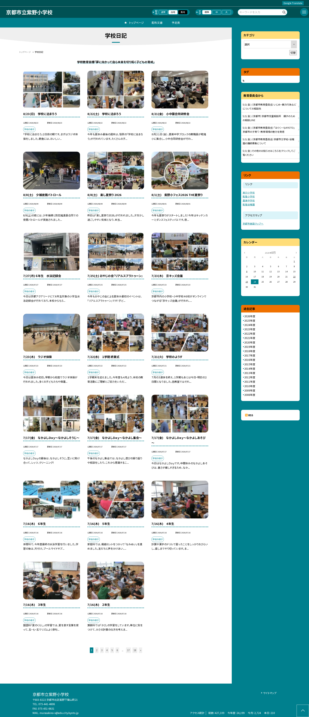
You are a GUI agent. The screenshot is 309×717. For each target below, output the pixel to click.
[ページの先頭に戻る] (303, 711)
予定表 (176, 23)
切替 (293, 52)
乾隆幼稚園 (249, 204)
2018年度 (249, 351)
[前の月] (244, 252)
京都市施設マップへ (253, 223)
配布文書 (157, 23)
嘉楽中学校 (249, 200)
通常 (163, 12)
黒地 (183, 12)
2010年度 (249, 386)
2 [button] (96, 650)
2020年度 (249, 342)
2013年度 (249, 373)
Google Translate (293, 3)
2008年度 (249, 395)
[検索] (284, 11)
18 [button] (135, 650)
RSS (250, 415)
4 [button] (107, 650)
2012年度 (249, 377)
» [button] (140, 650)
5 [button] (112, 650)
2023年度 (249, 329)
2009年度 (249, 390)
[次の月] (296, 252)
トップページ (136, 23)
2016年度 (249, 360)
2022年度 (249, 333)
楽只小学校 (249, 192)
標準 (207, 12)
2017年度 (249, 355)
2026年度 (249, 316)
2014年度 (249, 368)
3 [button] (102, 650)
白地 (173, 12)
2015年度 (249, 364)
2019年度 (249, 347)
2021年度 (249, 338)
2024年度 (249, 325)
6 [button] (117, 650)
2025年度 (249, 320)
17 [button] (128, 650)
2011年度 (249, 381)
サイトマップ (269, 693)
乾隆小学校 (249, 196)
